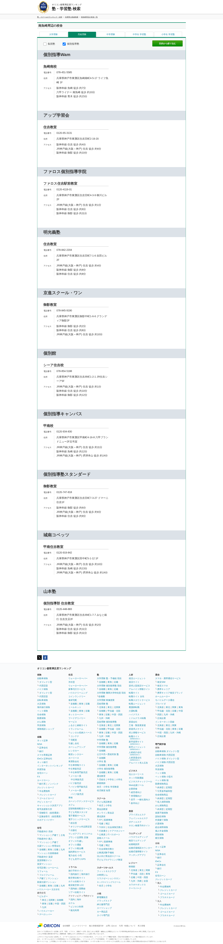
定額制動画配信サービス (80, 808)
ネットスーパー (75, 714)
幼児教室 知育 (103, 790)
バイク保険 (42, 689)
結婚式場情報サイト (138, 851)
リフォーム (42, 871)
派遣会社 (133, 722)
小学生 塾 (101, 761)
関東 (148, 870)
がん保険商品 (161, 805)
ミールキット (74, 707)
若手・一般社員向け (140, 799)
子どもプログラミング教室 (109, 859)
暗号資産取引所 (44, 809)
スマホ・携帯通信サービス (168, 678)
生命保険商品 (161, 794)
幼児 (101, 805)
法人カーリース (136, 774)
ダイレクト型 (45, 682)
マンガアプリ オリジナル (80, 834)
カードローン (43, 780)
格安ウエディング (137, 840)
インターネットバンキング (50, 765)
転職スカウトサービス (139, 700)
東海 (50, 849)
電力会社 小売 (75, 855)
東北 (44, 900)
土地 (63, 835)
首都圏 (42, 849)
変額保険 (159, 834)
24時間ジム (102, 875)
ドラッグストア (104, 900)
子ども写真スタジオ (78, 812)
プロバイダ (160, 703)
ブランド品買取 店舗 (78, 837)
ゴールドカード (46, 798)
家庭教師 (101, 783)
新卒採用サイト (136, 742)
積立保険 (159, 838)
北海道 (102, 707)
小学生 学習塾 (168, 34)
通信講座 (101, 816)
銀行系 (42, 784)
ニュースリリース (79, 926)
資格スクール (103, 838)
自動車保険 (42, 678)
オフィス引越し (75, 841)
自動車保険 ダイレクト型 (167, 751)
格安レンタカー (75, 754)
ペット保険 (42, 711)
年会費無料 (44, 791)
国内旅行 (75, 874)
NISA (39, 744)
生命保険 (41, 714)
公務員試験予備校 (105, 852)
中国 (181, 711)
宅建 (101, 823)
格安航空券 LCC (76, 885)
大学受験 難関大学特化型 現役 (111, 693)
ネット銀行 (42, 762)
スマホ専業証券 (44, 755)
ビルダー (43, 896)
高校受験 (82, 34)
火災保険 (41, 703)
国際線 (82, 888)
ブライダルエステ (137, 814)
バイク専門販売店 (79, 787)
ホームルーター (162, 696)
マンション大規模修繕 (47, 853)
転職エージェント (137, 703)
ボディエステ (135, 822)
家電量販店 (102, 897)
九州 (63, 849)
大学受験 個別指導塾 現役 (109, 685)
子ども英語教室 (104, 802)
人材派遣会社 (135, 758)
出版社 (74, 830)
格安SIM (161, 682)
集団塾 (51, 44)
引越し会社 (73, 743)
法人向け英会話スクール (108, 856)
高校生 (102, 779)
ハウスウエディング (138, 837)
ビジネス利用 (77, 906)
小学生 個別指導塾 (106, 769)
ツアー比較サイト (76, 892)
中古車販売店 (74, 769)
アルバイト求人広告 (138, 763)
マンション (44, 835)
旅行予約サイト (75, 870)
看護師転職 (134, 707)
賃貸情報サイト (44, 860)
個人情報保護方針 (96, 926)
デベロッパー (45, 914)
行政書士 (103, 831)
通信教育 (101, 776)
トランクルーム (75, 729)
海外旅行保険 (43, 707)
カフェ (71, 805)
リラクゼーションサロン (108, 878)
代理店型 (43, 685)
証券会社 (43, 747)
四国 (159, 714)
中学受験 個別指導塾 (107, 747)
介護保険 (159, 823)
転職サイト (134, 693)
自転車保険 (42, 700)
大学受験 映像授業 (106, 700)
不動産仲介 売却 (45, 831)
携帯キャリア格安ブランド (170, 693)
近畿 (56, 849)
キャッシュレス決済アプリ (50, 805)
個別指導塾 (72, 44)
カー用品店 (102, 911)
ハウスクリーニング (78, 693)
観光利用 (75, 910)
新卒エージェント (137, 748)
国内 (73, 899)
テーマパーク (135, 888)
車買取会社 (73, 761)
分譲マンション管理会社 (49, 846)
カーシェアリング (76, 747)
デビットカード (44, 802)
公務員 (102, 834)
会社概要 (66, 926)
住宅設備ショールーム (47, 867)
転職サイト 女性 (136, 696)
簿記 (107, 823)
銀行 (41, 751)
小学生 (119, 779)
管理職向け (136, 796)
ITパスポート (114, 834)
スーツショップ (104, 908)
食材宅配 (72, 700)
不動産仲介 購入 (45, 839)
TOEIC (102, 827)
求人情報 (141, 926)
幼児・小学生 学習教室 (108, 787)
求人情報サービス (137, 732)
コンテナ (75, 736)
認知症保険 (160, 816)
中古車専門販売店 (79, 772)
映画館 (132, 866)
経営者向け (136, 792)
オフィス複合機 (75, 848)
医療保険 (41, 718)
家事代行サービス (76, 689)
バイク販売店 (74, 783)
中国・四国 (60, 903)
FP (100, 820)
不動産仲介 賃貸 (45, 857)
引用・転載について (127, 926)
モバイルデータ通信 (164, 700)
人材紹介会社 (135, 753)
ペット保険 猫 (162, 780)
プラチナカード (167, 897)
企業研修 (133, 789)
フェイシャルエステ (138, 818)
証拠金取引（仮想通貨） (51, 816)
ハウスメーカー (46, 911)
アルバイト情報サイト (139, 689)
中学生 (111, 779)
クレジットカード (45, 787)
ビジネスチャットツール (140, 781)
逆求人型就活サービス (139, 685)
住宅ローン (42, 773)
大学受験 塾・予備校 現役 (109, 678)
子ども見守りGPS (77, 859)
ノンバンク (53, 784)
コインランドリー (76, 696)
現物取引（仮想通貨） (50, 813)
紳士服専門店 (103, 904)
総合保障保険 (161, 827)
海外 (79, 899)
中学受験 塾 (102, 740)
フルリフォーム (46, 875)
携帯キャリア (163, 689)
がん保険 (41, 722)
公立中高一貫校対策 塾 (108, 754)
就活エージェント (137, 678)
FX (38, 776)
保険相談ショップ (45, 729)
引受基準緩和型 (164, 791)
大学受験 (53, 34)
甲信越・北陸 (114, 711)
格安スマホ (162, 685)
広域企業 (161, 718)
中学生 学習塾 (139, 34)
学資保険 (41, 725)
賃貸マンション (44, 864)
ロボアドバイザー (45, 820)
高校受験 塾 (102, 703)
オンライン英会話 (105, 813)
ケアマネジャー (117, 831)
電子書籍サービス (76, 815)
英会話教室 (102, 809)
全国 (146, 881)
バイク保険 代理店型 (165, 762)
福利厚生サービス (76, 852)
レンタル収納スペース (81, 732)
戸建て (55, 835)
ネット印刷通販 (136, 778)
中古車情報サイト (76, 765)
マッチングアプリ (137, 855)
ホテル (71, 903)
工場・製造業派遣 (137, 725)
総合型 (74, 823)
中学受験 (110, 34)
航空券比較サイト (76, 878)
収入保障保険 (163, 802)
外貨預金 (41, 769)
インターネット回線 (164, 722)
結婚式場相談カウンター (140, 848)
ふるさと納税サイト (78, 725)
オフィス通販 (74, 844)
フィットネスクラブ (106, 871)
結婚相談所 (134, 844)
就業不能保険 (161, 813)
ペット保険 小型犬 (164, 776)
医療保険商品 (161, 784)
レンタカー (73, 750)
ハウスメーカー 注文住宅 (48, 889)
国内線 (74, 888)
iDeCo (158, 861)
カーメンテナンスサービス (81, 801)
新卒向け (135, 803)
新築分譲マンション (46, 882)
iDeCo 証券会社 (44, 758)
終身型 (160, 787)
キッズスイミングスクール (109, 882)
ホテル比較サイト (76, 881)
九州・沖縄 (104, 718)
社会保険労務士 (115, 827)
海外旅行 (85, 874)
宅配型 (74, 740)
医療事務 (108, 820)
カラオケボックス (137, 884)
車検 (70, 797)
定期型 (169, 787)
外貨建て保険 (161, 820)
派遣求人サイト (136, 729)
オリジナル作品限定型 (81, 826)
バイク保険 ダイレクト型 (167, 758)
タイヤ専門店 (103, 915)
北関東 (51, 900)
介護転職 (133, 711)
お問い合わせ (111, 926)
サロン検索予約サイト (139, 825)
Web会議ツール (136, 785)
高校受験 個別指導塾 (107, 722)
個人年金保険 (161, 831)
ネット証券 (42, 740)
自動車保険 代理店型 (165, 755)
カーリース (73, 758)
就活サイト (134, 682)
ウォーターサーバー (78, 678)
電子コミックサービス (79, 819)
